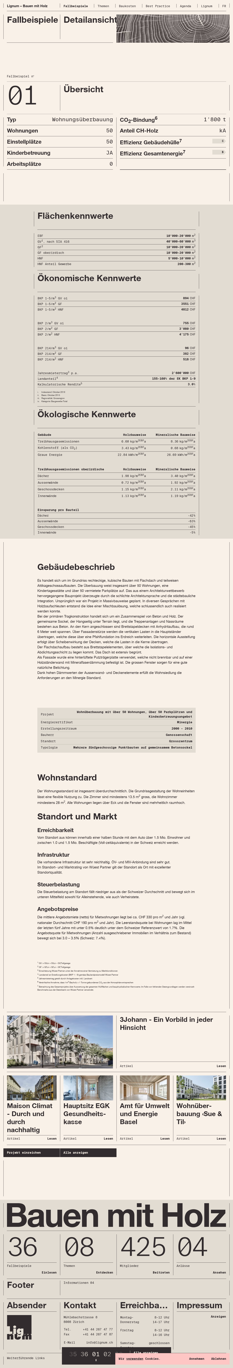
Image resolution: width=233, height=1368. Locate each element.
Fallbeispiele (75, 6)
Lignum (206, 6)
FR (224, 6)
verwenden (134, 1358)
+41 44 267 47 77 (98, 1329)
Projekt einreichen (24, 1152)
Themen (103, 6)
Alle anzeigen (75, 1152)
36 (84, 1354)
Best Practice (158, 6)
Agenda (185, 6)
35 (73, 1354)
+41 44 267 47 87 (98, 1334)
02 (107, 1354)
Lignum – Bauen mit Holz (27, 6)
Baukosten (127, 6)
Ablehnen (218, 1358)
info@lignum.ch (99, 1342)
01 (96, 1354)
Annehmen (196, 1358)
